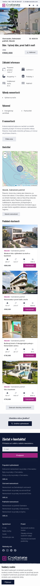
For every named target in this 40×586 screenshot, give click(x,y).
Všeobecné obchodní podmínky (28, 540)
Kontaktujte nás (8, 537)
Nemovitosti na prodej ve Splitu (13, 512)
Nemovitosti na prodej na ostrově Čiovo (16, 493)
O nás (4, 528)
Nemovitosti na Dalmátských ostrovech (16, 487)
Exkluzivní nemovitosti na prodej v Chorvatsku (19, 469)
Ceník (4, 534)
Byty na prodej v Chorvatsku (12, 472)
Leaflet (18, 185)
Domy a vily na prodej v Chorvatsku (15, 475)
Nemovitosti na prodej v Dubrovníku (15, 509)
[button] (20, 169)
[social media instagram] (7, 550)
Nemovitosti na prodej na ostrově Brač (16, 490)
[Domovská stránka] (11, 5)
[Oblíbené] (29, 5)
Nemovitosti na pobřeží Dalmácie (14, 506)
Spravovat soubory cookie (27, 529)
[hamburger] (37, 5)
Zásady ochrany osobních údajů (26, 534)
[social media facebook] (3, 550)
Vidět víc (5, 479)
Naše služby (6, 531)
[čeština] (33, 5)
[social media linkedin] (11, 550)
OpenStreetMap (26, 185)
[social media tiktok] (15, 550)
